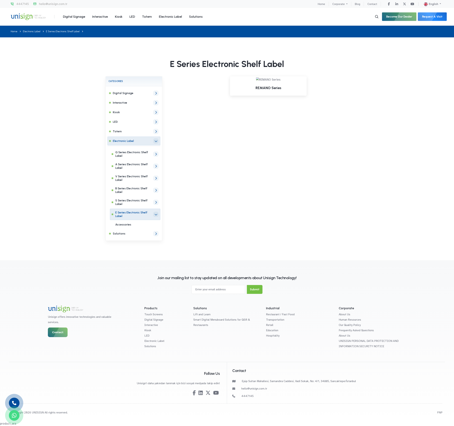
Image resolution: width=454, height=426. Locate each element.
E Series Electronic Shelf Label (63, 31)
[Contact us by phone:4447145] (14, 403)
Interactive (100, 17)
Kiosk (118, 17)
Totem (147, 17)
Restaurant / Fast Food (280, 314)
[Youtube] (412, 4)
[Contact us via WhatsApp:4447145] (14, 415)
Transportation (275, 319)
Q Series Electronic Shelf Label (131, 154)
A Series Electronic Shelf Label (131, 166)
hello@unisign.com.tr (53, 4)
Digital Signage (74, 17)
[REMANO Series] (268, 79)
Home (321, 4)
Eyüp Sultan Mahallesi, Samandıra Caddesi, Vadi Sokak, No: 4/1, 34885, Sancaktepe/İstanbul (299, 381)
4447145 (22, 4)
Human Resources (350, 319)
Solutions (196, 17)
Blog (357, 4)
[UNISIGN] (28, 17)
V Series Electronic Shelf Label (131, 178)
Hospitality (272, 335)
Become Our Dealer (399, 16)
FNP (439, 412)
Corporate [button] (338, 4)
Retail (269, 325)
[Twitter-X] (404, 4)
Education (272, 330)
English (433, 4)
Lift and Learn (202, 314)
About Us (344, 314)
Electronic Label (170, 17)
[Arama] (377, 17)
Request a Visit (432, 16)
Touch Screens (153, 314)
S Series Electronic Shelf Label (131, 202)
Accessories (123, 224)
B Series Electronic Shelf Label (131, 190)
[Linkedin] (396, 4)
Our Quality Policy (350, 325)
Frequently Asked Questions (356, 330)
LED (132, 17)
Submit (254, 289)
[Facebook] (388, 4)
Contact (372, 4)
